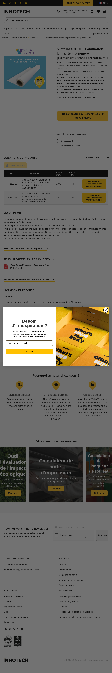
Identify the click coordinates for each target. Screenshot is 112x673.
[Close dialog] (105, 310)
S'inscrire (29, 351)
